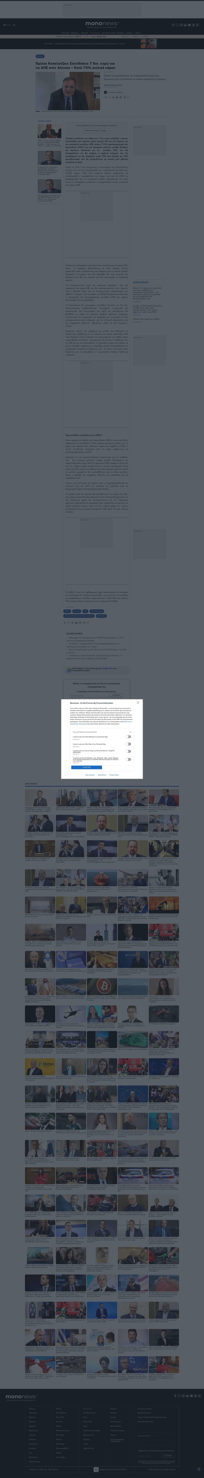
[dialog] (102, 739)
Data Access (102, 775)
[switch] (128, 736)
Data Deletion (90, 775)
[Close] (139, 703)
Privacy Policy (114, 775)
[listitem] (102, 732)
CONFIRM (87, 767)
